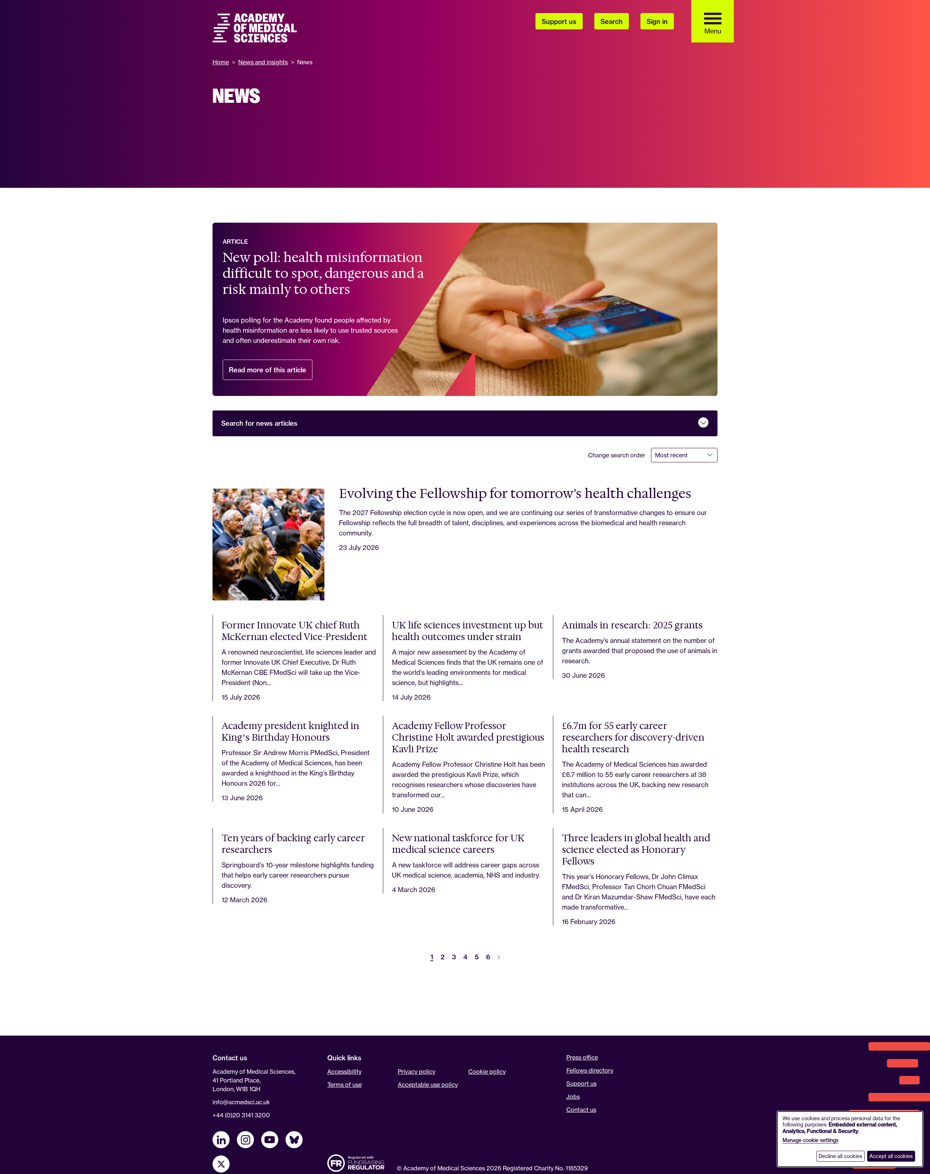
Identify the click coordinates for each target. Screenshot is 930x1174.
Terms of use (344, 1084)
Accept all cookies (891, 1156)
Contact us (581, 1109)
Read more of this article (270, 373)
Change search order (616, 455)
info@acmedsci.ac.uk (241, 1102)
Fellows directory (589, 1070)
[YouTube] (269, 1139)
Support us (581, 1083)
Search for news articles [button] (259, 423)
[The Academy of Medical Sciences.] (255, 27)
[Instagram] (245, 1139)
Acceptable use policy (428, 1084)
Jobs (573, 1096)
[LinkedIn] (221, 1139)
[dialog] (850, 1139)
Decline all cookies (840, 1156)
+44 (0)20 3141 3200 (241, 1115)
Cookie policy (487, 1071)
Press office (582, 1057)
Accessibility (344, 1071)
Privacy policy (416, 1071)
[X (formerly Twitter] (221, 1164)
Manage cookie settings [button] (810, 1140)
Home (221, 62)
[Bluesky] (294, 1139)
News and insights (263, 62)
